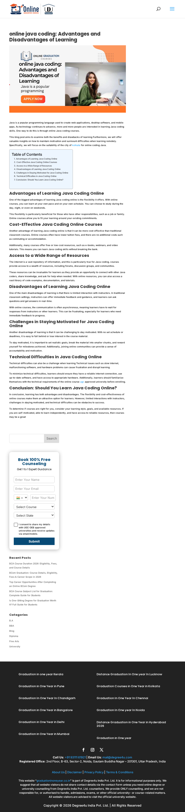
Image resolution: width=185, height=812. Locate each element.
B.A (11, 620)
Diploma (13, 636)
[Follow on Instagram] (92, 749)
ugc (82, 381)
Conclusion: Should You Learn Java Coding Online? (39, 179)
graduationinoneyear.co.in (53, 780)
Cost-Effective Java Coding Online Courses (36, 162)
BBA (11, 625)
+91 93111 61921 (75, 757)
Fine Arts (14, 641)
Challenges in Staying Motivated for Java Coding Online (42, 172)
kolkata (76, 145)
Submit (34, 541)
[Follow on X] (101, 749)
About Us (58, 772)
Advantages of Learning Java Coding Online (36, 158)
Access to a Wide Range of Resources (34, 165)
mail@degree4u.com (117, 757)
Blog (11, 631)
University (14, 646)
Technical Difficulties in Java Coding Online (36, 176)
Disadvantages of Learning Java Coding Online (38, 169)
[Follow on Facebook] (83, 749)
